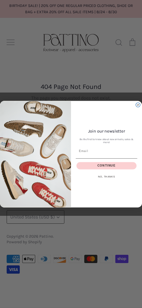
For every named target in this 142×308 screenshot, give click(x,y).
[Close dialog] (138, 104)
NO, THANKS (106, 176)
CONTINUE (106, 165)
